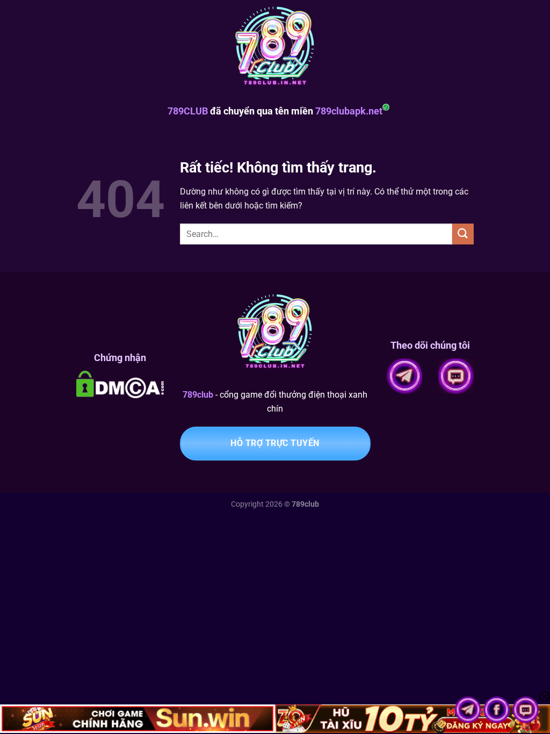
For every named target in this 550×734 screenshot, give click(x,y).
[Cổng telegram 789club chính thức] (468, 709)
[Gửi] (463, 234)
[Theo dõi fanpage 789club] (497, 709)
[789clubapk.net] (275, 48)
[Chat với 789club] (525, 709)
